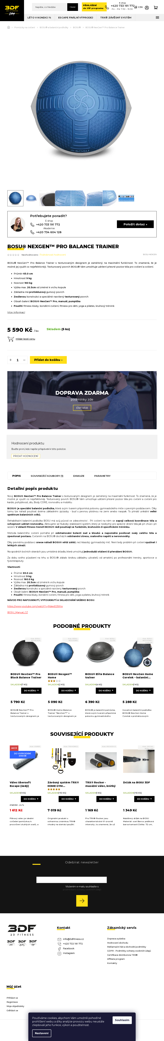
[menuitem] (39, 17)
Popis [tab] (16, 475)
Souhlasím (122, 1020)
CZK (140, 7)
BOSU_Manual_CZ (17, 612)
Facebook (68, 948)
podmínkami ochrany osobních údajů (82, 889)
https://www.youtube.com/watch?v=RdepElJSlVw (35, 606)
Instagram (69, 953)
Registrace (12, 1002)
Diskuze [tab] (78, 475)
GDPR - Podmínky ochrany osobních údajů (129, 951)
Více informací (16, 312)
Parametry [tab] (102, 475)
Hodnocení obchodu (117, 943)
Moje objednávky (15, 1006)
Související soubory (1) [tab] (47, 475)
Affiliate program (116, 959)
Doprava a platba (116, 938)
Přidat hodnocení (25, 456)
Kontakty (112, 963)
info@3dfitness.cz (73, 939)
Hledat (73, 7)
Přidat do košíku (47, 360)
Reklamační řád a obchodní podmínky (126, 947)
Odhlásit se (12, 1010)
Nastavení (42, 1033)
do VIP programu (93, 6)
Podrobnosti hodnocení (53, 254)
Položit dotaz (134, 224)
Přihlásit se (83, 900)
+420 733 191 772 (73, 943)
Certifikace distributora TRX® (122, 955)
